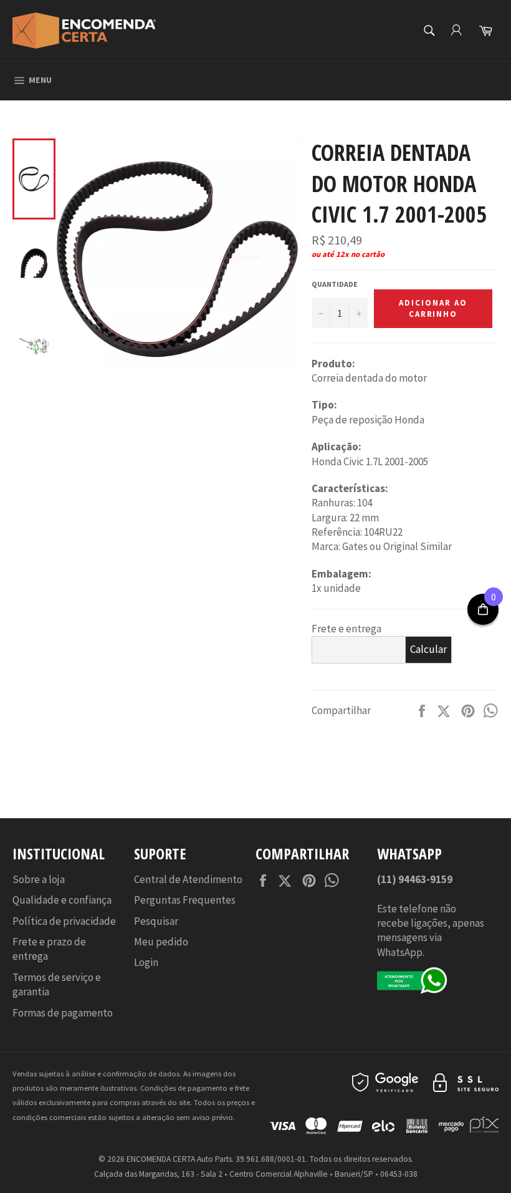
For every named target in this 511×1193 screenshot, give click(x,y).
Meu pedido (161, 942)
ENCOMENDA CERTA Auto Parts (179, 1159)
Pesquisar (156, 921)
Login (146, 962)
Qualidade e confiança (62, 900)
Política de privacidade (64, 921)
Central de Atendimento (188, 879)
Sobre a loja (38, 879)
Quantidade (335, 284)
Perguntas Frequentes (185, 900)
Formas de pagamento (62, 1013)
